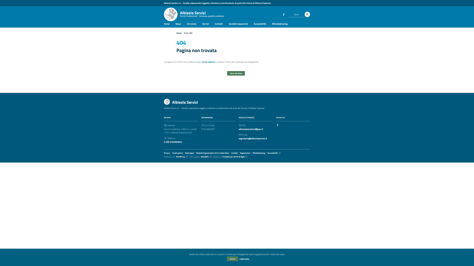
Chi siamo (191, 23)
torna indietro (208, 62)
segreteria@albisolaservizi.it (253, 138)
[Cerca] (307, 14)
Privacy (167, 153)
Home (167, 23)
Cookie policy (244, 259)
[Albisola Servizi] (171, 14)
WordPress (180, 156)
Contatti (219, 23)
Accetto (232, 259)
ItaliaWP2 (205, 156)
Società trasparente (238, 23)
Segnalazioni (245, 153)
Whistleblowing (280, 23)
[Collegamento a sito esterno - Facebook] (283, 14)
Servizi (205, 23)
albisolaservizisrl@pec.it (251, 129)
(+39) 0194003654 (173, 142)
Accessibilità (260, 23)
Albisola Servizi (202, 14)
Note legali (189, 153)
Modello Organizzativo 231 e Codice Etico (212, 153)
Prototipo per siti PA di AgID (233, 156)
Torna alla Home (236, 73)
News (178, 23)
